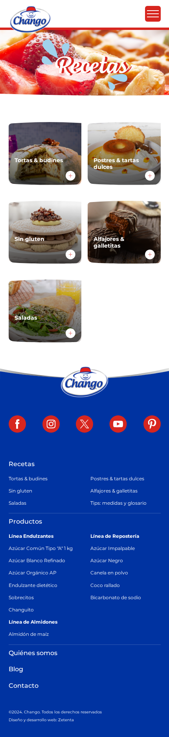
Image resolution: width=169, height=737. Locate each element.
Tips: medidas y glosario (118, 503)
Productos (25, 521)
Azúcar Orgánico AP (33, 573)
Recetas (22, 464)
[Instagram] (51, 424)
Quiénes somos (33, 653)
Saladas (17, 503)
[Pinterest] (152, 424)
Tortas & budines (28, 478)
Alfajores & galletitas (114, 491)
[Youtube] (118, 424)
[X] (84, 424)
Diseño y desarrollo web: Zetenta (41, 719)
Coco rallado (105, 585)
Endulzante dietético (33, 585)
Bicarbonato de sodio (115, 597)
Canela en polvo (109, 573)
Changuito (21, 610)
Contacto (24, 685)
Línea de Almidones (33, 622)
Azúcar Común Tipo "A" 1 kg (41, 548)
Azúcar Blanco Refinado (37, 560)
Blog (16, 669)
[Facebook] (17, 424)
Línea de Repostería (114, 536)
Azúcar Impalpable (112, 548)
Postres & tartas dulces (117, 478)
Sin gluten (20, 491)
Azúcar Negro (106, 560)
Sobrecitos (21, 597)
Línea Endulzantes (31, 536)
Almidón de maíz (29, 634)
